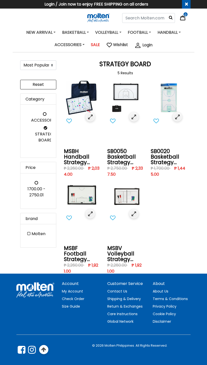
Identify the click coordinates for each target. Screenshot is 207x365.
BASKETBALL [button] (74, 32)
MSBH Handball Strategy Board (76, 157)
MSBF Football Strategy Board (75, 253)
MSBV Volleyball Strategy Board (120, 253)
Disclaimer (162, 321)
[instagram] (32, 349)
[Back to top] (43, 349)
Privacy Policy (164, 306)
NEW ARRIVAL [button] (39, 32)
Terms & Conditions (170, 298)
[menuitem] (117, 45)
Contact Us (117, 291)
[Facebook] (21, 349)
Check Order (73, 298)
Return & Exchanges (125, 306)
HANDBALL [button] (168, 32)
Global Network (120, 321)
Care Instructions (122, 313)
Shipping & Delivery (124, 298)
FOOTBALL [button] (138, 32)
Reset (38, 84)
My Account (72, 291)
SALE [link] (95, 45)
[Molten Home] (98, 17)
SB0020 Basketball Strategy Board (165, 157)
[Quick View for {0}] (90, 117)
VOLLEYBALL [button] (106, 32)
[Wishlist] (82, 121)
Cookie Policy (164, 313)
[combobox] (148, 18)
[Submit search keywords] (171, 17)
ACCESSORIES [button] (68, 45)
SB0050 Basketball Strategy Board (121, 157)
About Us (160, 291)
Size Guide (71, 306)
